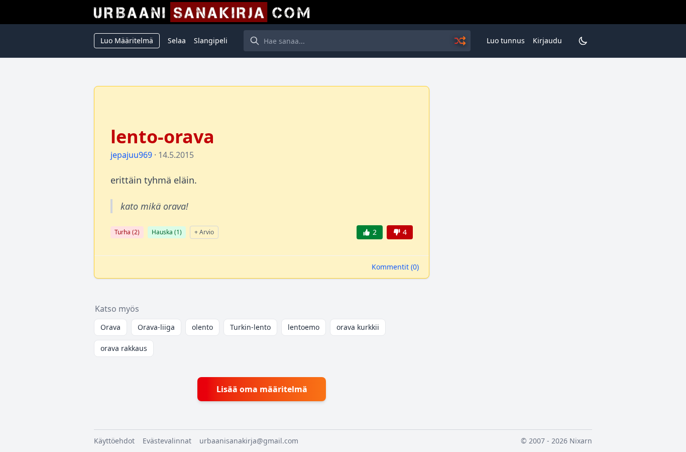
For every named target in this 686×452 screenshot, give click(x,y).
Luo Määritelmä (126, 40)
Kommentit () (395, 267)
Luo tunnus (506, 40)
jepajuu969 (131, 154)
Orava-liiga (156, 327)
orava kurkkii (357, 327)
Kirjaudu (547, 40)
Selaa (177, 40)
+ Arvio (204, 232)
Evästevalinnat (167, 440)
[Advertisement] (516, 237)
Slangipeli (210, 40)
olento (202, 327)
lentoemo (303, 327)
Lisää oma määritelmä (261, 389)
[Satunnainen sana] (460, 41)
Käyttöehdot (114, 440)
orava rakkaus (123, 348)
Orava (110, 327)
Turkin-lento (250, 327)
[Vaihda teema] (583, 41)
